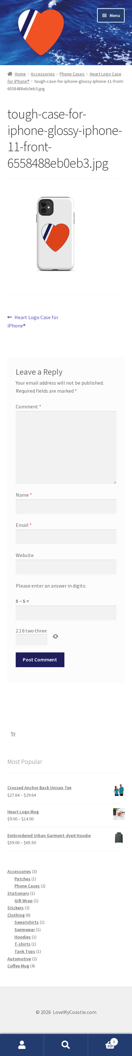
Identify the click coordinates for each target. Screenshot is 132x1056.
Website (25, 555)
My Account (22, 1045)
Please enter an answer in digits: (51, 585)
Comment (28, 406)
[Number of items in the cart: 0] (13, 734)
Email (24, 525)
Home (20, 74)
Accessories (43, 74)
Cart (101, 1039)
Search (66, 1045)
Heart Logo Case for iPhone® (33, 321)
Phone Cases (72, 74)
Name (24, 495)
